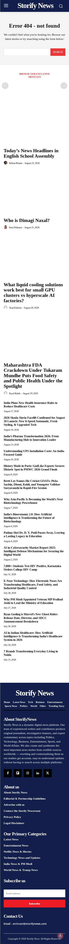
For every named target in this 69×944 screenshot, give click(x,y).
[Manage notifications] (60, 936)
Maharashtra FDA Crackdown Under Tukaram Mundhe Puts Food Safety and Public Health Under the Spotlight (33, 375)
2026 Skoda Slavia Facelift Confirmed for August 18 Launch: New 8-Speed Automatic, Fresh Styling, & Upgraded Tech (34, 421)
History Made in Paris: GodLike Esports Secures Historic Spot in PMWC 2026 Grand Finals (34, 467)
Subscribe (34, 903)
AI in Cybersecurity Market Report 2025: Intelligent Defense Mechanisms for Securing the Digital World (34, 551)
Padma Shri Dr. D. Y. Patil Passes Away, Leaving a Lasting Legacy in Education (34, 534)
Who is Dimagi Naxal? (27, 220)
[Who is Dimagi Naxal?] (34, 192)
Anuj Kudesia (15, 307)
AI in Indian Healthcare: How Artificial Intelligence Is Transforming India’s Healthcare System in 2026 (33, 636)
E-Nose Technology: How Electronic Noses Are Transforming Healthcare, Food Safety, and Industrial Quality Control (33, 584)
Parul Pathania (15, 227)
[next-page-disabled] (64, 85)
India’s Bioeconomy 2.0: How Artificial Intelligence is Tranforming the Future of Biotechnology (29, 518)
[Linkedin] (38, 773)
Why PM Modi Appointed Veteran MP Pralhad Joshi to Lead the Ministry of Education (33, 601)
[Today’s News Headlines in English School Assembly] (34, 122)
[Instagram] (28, 773)
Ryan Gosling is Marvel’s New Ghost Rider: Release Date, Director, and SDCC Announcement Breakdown (31, 618)
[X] (48, 773)
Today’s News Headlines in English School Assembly (31, 153)
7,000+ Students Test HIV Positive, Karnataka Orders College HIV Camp (32, 567)
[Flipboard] (18, 773)
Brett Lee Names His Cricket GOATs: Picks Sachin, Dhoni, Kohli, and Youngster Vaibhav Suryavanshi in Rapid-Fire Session (32, 484)
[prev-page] (5, 85)
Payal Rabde (15, 393)
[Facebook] (8, 773)
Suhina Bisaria (15, 163)
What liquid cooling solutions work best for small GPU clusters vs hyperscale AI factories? (33, 292)
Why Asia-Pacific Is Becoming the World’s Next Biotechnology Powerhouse (33, 501)
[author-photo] (6, 163)
